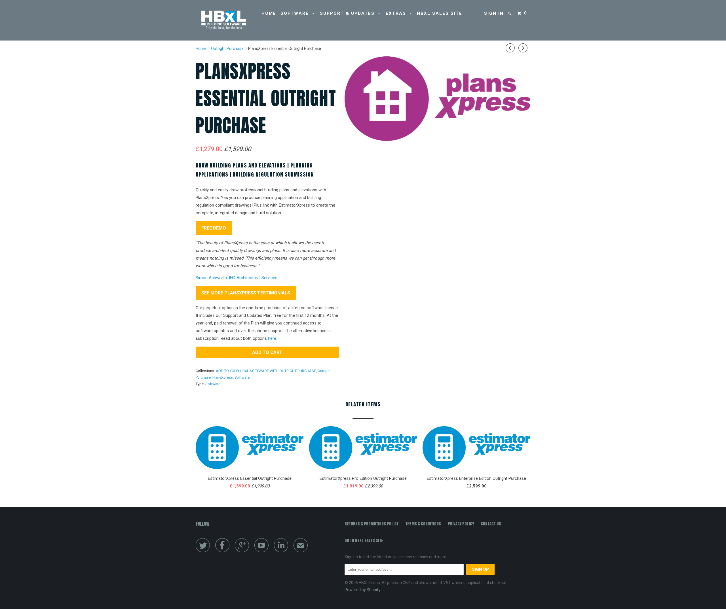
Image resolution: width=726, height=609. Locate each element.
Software (296, 13)
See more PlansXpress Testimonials (245, 293)
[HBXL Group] (225, 20)
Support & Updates (349, 13)
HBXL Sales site (439, 13)
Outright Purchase (227, 48)
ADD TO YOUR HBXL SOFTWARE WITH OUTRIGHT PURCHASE (266, 371)
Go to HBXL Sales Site (364, 541)
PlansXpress (222, 377)
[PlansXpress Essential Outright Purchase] (437, 98)
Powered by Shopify (363, 589)
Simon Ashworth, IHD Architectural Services (236, 277)
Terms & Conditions (423, 524)
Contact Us (491, 524)
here (272, 338)
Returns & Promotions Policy (371, 524)
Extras (398, 13)
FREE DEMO (213, 228)
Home (268, 13)
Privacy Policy (461, 524)
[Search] (510, 13)
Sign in (494, 13)
